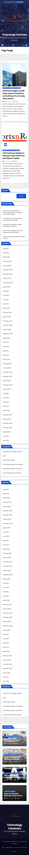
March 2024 (6, 359)
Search (5, 190)
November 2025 (7, 274)
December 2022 (7, 423)
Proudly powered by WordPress (9, 841)
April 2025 (6, 304)
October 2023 (7, 380)
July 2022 (6, 436)
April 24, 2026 (10, 798)
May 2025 (6, 299)
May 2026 (6, 248)
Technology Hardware (14, 34)
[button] (23, 45)
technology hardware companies (12, 468)
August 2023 (6, 389)
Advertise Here (9, 847)
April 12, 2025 (8, 101)
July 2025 (6, 291)
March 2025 (6, 308)
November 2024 (7, 325)
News (4, 456)
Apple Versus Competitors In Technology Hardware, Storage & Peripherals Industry (12, 212)
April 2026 (6, 252)
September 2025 (8, 282)
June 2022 (6, 440)
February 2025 (7, 312)
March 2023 (6, 410)
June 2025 (6, 295)
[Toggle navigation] (13, 45)
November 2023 (7, 376)
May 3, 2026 (9, 743)
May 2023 (6, 402)
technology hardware (9, 460)
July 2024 (6, 342)
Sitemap (14, 851)
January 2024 (7, 368)
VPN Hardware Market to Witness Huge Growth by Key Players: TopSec (13, 155)
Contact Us (16, 847)
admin (16, 101)
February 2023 (7, 415)
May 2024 (6, 351)
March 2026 (6, 257)
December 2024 (7, 321)
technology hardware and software (13, 464)
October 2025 (7, 278)
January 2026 (7, 265)
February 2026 (7, 261)
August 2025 (6, 287)
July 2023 (6, 393)
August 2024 (6, 338)
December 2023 (7, 372)
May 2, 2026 (9, 761)
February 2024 (7, 363)
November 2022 (7, 427)
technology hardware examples (12, 473)
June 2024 (6, 346)
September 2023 (8, 385)
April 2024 (6, 355)
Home (3, 847)
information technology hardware (11, 150)
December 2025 (7, 270)
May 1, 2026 (9, 780)
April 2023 (6, 406)
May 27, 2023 (7, 161)
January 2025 (7, 316)
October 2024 (7, 329)
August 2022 (6, 432)
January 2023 (7, 419)
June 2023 (6, 397)
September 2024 (8, 333)
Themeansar (14, 843)
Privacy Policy (24, 847)
